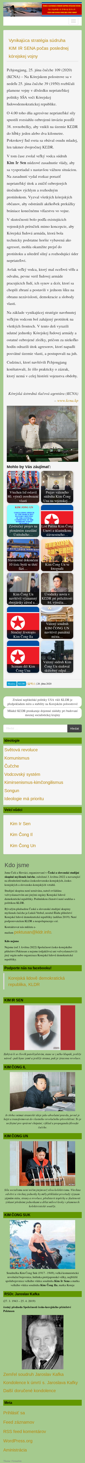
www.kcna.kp (67, 400)
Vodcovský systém (22, 774)
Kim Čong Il (21, 834)
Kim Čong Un (23, 845)
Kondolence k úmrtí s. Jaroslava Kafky (40, 1382)
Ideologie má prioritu (24, 798)
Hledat (74, 728)
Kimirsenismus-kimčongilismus (33, 782)
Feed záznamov (18, 1422)
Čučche (11, 766)
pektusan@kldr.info (32, 932)
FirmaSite (17, 1461)
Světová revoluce (21, 749)
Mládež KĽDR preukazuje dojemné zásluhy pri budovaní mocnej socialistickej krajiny (42, 713)
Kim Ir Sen (20, 823)
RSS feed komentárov (24, 1431)
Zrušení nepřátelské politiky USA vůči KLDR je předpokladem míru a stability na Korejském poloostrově (42, 702)
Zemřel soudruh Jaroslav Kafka (33, 1374)
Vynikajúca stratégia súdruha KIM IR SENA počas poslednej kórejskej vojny (38, 48)
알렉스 (32, 683)
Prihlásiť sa (14, 1412)
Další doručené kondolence (29, 1390)
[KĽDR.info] (42, 9)
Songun (11, 790)
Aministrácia (15, 1450)
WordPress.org (17, 1440)
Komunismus (16, 758)
